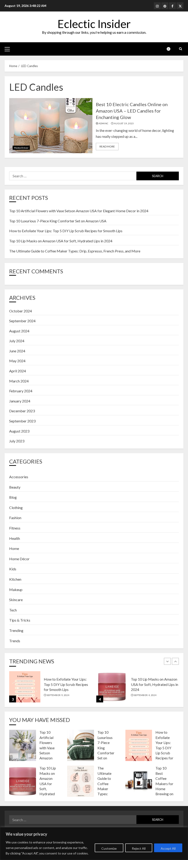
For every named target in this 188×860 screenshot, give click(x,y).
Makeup (15, 589)
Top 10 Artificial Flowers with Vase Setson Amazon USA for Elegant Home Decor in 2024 (78, 211)
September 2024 (22, 321)
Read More (107, 146)
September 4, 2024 (145, 695)
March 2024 (19, 381)
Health (14, 538)
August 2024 (19, 331)
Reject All (139, 848)
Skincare (16, 599)
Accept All (168, 848)
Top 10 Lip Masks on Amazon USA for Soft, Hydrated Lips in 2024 (60, 241)
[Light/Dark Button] (170, 49)
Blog (13, 497)
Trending (16, 630)
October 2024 (20, 311)
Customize (109, 848)
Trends (14, 641)
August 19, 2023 (124, 123)
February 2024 (20, 391)
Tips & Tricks (19, 620)
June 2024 (17, 351)
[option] (50, 689)
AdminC (103, 123)
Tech (13, 610)
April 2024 (17, 371)
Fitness (14, 528)
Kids (12, 569)
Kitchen (15, 579)
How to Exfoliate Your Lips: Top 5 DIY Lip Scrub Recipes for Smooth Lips (65, 231)
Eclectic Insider (94, 23)
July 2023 (16, 441)
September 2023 (22, 421)
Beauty (14, 487)
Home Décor (21, 147)
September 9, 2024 (58, 695)
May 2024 (17, 361)
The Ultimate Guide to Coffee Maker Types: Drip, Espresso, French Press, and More (74, 251)
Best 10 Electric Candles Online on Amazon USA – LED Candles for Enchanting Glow (132, 111)
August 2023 (19, 431)
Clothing (16, 507)
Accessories (18, 477)
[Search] (180, 48)
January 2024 (19, 401)
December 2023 (22, 411)
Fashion (15, 517)
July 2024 (16, 341)
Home (14, 548)
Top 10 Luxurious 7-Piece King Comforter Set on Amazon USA (57, 221)
